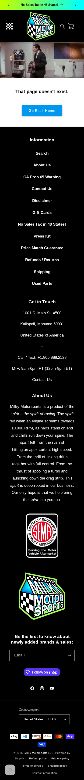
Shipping (42, 272)
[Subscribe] (69, 655)
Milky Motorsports (36, 752)
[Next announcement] (75, 5)
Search (42, 153)
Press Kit (42, 236)
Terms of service (32, 765)
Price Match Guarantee (42, 248)
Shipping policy (57, 765)
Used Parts (42, 283)
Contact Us (42, 189)
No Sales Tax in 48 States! (42, 224)
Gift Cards (42, 212)
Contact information (44, 773)
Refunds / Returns (42, 260)
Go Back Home (42, 111)
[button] (9, 26)
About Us (42, 165)
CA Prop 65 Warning (42, 177)
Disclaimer (42, 200)
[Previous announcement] (9, 5)
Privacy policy (60, 758)
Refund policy (38, 758)
